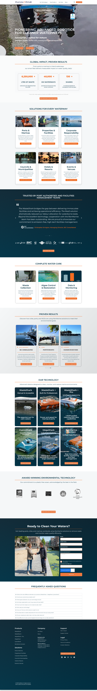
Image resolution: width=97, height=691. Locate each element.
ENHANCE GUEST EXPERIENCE (48, 179)
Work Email (63, 541)
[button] (15, 218)
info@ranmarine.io (42, 647)
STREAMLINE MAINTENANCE (48, 143)
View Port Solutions (25, 143)
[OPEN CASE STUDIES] (56, 2)
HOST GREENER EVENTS (71, 179)
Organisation (64, 546)
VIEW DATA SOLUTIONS (71, 298)
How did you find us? (66, 563)
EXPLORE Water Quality (25, 179)
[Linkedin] (61, 657)
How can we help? (65, 552)
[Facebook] (74, 657)
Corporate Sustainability (71, 143)
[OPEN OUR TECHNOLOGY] (47, 2)
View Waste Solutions (26, 298)
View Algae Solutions (49, 298)
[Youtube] (65, 657)
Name (61, 536)
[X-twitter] (71, 657)
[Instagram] (68, 657)
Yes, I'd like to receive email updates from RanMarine (72, 562)
